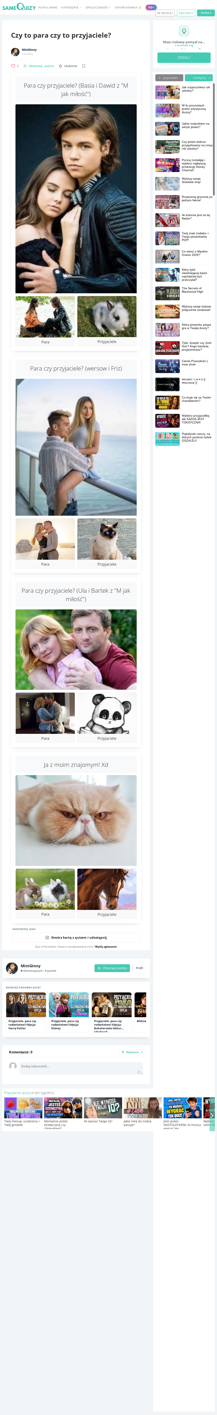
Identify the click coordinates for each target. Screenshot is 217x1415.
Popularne (48, 7)
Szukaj (166, 13)
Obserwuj (41, 66)
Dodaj (206, 12)
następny (200, 78)
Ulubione (70, 66)
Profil (139, 968)
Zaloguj (186, 13)
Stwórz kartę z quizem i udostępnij (79, 938)
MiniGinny (29, 50)
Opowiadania (128, 7)
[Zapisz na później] (84, 66)
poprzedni (170, 78)
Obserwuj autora (115, 968)
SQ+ (151, 7)
